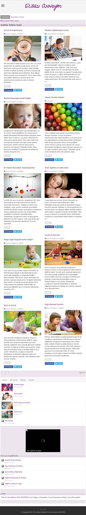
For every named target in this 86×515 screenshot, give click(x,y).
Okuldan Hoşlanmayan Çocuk (57, 30)
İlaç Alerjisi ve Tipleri (17, 17)
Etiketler (23, 380)
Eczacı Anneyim (43, 7)
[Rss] (41, 509)
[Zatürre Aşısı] (7, 414)
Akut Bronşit (9, 421)
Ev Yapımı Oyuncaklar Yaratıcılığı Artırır (19, 168)
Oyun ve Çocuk (10, 305)
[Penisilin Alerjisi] (7, 387)
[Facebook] (43, 509)
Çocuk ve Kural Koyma (13, 30)
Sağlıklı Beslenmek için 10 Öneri (15, 478)
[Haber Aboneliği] (85, 25)
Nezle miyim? (18, 393)
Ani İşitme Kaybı (34, 451)
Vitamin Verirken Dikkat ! (54, 97)
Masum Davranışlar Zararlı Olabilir (17, 98)
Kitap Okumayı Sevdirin (54, 304)
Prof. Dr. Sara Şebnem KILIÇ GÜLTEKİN (15, 497)
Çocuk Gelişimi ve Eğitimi (14, 34)
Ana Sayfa (5, 21)
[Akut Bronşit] (3, 421)
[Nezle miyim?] (7, 396)
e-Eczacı (49, 101)
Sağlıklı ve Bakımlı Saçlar (13, 484)
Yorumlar (31, 380)
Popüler (4, 380)
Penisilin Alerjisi (19, 384)
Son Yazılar (13, 380)
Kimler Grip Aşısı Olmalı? (22, 403)
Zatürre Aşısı (18, 412)
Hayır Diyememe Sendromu (14, 466)
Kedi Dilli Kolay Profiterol (13, 460)
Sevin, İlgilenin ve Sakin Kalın (56, 168)
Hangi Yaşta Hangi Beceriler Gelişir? (18, 239)
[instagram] (45, 509)
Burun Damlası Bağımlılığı (13, 472)
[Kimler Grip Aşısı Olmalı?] (7, 405)
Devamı (7, 86)
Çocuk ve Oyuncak (52, 235)
